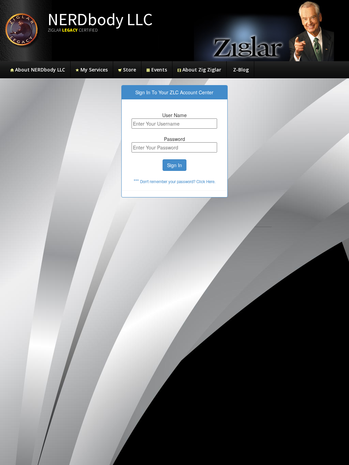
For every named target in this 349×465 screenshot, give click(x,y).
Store (129, 69)
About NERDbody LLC (39, 69)
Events (158, 69)
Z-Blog (240, 69)
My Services (93, 69)
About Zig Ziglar (201, 69)
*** (174, 181)
